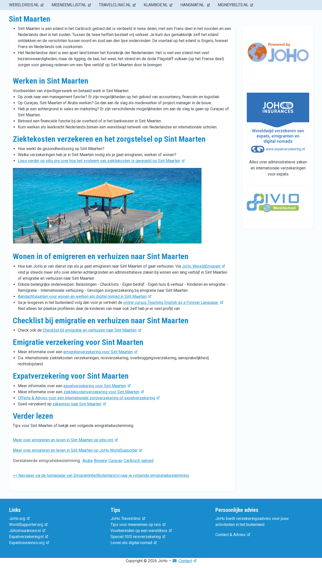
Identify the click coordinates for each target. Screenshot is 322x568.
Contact (185, 560)
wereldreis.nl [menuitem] (24, 5)
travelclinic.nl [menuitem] (115, 5)
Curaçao (115, 460)
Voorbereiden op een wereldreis (138, 530)
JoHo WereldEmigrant (201, 266)
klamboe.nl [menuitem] (156, 5)
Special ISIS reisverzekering (135, 536)
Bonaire (100, 460)
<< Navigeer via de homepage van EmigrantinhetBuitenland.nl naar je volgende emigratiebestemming (101, 475)
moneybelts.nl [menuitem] (233, 5)
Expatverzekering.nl (26, 536)
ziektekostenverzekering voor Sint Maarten (101, 391)
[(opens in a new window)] (278, 56)
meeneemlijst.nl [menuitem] (69, 5)
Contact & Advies (230, 534)
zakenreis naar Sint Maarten (77, 404)
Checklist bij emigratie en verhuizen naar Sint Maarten (90, 330)
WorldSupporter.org (26, 524)
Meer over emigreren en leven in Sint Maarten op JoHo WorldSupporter (75, 450)
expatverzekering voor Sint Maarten (94, 385)
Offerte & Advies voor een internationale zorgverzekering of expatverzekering (86, 398)
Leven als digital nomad (131, 542)
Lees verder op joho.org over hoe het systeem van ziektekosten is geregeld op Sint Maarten (99, 160)
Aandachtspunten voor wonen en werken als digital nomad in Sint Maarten (82, 296)
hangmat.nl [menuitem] (192, 5)
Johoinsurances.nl (25, 530)
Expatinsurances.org (27, 542)
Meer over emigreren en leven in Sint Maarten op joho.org (63, 440)
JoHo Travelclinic (125, 518)
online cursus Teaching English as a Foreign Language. (171, 302)
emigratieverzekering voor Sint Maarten (98, 351)
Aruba (88, 460)
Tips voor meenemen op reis (135, 524)
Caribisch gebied (138, 460)
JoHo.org (17, 518)
